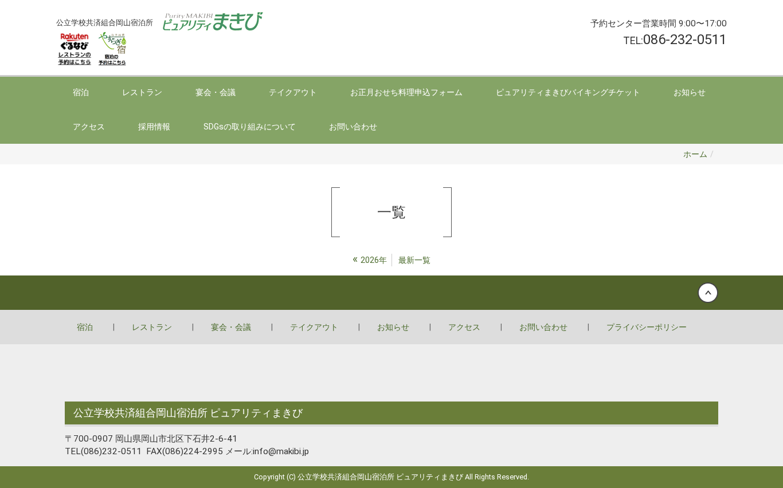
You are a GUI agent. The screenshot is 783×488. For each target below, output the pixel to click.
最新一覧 (414, 260)
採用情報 (154, 126)
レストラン (142, 92)
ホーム (695, 154)
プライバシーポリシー (646, 327)
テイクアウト (293, 92)
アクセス (89, 126)
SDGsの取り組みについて (249, 126)
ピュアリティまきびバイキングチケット (568, 92)
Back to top (391, 293)
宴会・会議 (215, 92)
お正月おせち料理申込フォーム (406, 92)
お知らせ (690, 92)
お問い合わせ (353, 126)
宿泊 (81, 92)
